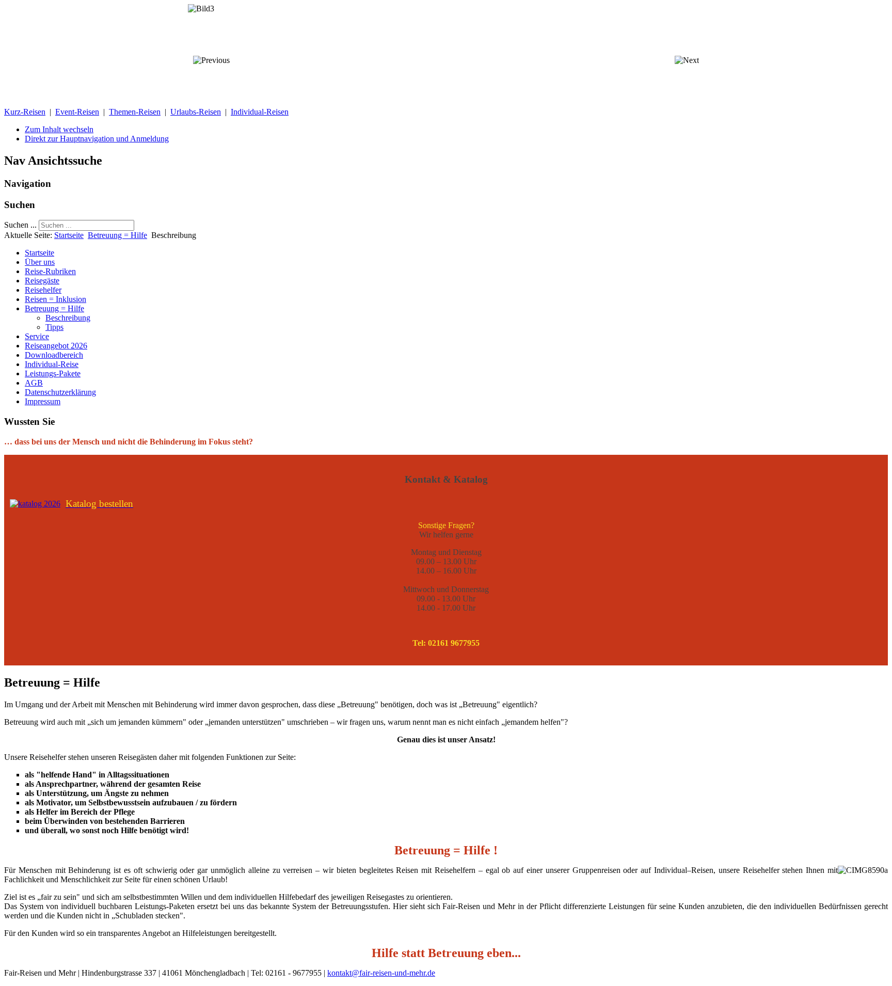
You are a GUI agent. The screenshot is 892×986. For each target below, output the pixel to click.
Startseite (69, 235)
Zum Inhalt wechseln (59, 129)
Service (37, 336)
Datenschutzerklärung (60, 392)
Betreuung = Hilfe (117, 235)
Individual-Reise (51, 364)
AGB (34, 382)
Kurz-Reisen (24, 111)
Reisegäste (42, 280)
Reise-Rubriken (50, 271)
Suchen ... (20, 224)
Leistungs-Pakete (53, 373)
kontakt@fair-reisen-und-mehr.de (381, 972)
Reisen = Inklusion (55, 299)
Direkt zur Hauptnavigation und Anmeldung (97, 138)
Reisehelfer (43, 289)
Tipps (54, 327)
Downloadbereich (54, 355)
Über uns (40, 262)
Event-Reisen (77, 111)
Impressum (42, 401)
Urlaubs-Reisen (195, 111)
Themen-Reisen (135, 111)
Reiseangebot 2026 (56, 345)
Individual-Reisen (260, 111)
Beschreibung (67, 317)
